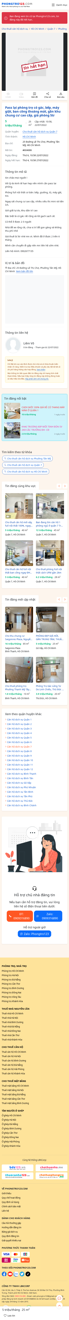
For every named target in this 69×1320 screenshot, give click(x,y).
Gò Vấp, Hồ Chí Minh (46, 648)
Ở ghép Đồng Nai (10, 1137)
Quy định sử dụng (10, 1202)
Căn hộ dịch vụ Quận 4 (19, 733)
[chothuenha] (51, 1167)
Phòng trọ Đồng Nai (11, 992)
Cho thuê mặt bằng (14, 1081)
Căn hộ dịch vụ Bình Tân (20, 778)
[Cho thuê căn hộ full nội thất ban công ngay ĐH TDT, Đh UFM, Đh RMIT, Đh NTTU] (19, 553)
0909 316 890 (20, 1296)
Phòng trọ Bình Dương (13, 988)
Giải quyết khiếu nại (11, 1240)
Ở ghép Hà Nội (9, 1119)
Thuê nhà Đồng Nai (11, 1030)
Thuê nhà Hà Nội (10, 1017)
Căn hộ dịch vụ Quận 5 (19, 737)
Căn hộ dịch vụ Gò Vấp (19, 782)
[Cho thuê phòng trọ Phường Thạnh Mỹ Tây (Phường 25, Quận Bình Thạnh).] (19, 670)
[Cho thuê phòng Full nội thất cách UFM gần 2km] (50, 553)
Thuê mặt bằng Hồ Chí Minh (15, 1085)
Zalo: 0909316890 (50, 916)
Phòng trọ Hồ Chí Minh (13, 970)
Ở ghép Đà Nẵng (10, 1124)
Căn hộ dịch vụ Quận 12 (20, 769)
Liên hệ (5, 1210)
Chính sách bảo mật (11, 1206)
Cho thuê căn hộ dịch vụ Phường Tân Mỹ (29, 458)
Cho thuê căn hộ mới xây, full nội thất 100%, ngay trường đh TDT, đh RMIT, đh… (18, 524)
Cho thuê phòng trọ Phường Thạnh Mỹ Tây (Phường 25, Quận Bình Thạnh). (17, 687)
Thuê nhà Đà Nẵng (11, 1026)
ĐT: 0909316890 (21, 916)
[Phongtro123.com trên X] (22, 1275)
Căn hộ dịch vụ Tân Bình (20, 791)
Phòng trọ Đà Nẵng (11, 979)
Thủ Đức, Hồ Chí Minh (46, 698)
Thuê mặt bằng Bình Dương (15, 1103)
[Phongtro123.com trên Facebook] (4, 1275)
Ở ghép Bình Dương (11, 1128)
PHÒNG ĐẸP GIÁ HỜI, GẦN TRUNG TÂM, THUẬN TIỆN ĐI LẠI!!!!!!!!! (49, 637)
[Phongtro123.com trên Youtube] (10, 1275)
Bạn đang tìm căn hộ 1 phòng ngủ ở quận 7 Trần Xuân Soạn (50, 524)
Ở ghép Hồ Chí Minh (11, 1115)
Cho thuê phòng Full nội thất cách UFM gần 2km (49, 571)
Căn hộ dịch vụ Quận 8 (19, 751)
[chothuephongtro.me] (51, 1175)
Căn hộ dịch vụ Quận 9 (19, 755)
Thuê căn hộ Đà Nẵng (12, 1065)
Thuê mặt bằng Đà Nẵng (14, 1094)
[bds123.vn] (18, 1167)
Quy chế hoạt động (11, 1197)
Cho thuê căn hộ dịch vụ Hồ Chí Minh (27, 471)
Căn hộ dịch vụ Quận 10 (20, 760)
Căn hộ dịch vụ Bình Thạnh (21, 773)
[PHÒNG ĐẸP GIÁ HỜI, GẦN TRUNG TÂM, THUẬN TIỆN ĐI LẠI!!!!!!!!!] (50, 619)
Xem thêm (41, 369)
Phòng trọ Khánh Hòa (12, 1001)
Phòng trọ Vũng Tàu (11, 996)
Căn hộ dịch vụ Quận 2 (19, 724)
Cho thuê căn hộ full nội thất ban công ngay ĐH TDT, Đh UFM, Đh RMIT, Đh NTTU (18, 571)
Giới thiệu (6, 1193)
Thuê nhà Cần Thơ (10, 1035)
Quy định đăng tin (10, 1236)
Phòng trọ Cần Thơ (11, 983)
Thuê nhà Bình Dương (12, 1022)
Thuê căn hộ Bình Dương (14, 1060)
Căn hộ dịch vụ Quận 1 (19, 719)
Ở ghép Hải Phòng (11, 1141)
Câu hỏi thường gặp (11, 1223)
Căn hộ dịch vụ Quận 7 (19, 746)
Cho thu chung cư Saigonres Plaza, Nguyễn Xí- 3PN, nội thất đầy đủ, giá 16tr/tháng (18, 637)
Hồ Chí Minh (29, 136)
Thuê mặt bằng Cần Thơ (13, 1098)
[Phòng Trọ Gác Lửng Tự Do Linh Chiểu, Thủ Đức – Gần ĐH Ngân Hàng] (50, 670)
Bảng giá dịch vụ (10, 1231)
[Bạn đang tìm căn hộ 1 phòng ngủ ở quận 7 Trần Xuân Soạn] (50, 506)
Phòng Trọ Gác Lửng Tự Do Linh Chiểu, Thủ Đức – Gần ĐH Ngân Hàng (49, 687)
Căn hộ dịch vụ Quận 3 (19, 728)
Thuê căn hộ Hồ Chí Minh (14, 1051)
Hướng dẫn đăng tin (11, 1227)
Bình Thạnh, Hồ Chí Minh (17, 651)
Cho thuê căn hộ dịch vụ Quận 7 (40, 131)
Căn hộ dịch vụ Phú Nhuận (21, 787)
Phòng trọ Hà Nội (10, 975)
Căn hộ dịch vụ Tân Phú (19, 796)
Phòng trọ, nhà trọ (14, 966)
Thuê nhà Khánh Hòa (12, 1039)
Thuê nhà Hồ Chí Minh (12, 1013)
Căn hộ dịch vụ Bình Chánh (21, 805)
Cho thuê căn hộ (12, 1047)
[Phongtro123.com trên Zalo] (16, 1275)
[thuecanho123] (18, 1175)
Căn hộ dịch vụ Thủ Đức (20, 800)
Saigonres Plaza (12, 648)
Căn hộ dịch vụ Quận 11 (20, 764)
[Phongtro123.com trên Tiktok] (28, 1275)
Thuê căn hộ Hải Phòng (13, 1069)
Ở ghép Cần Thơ (9, 1132)
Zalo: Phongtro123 (36, 934)
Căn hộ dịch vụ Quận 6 (19, 742)
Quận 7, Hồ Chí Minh (15, 534)
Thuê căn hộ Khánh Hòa (13, 1073)
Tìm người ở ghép (13, 1110)
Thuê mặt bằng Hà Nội (13, 1090)
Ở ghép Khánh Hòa (11, 1145)
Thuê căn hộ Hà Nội (11, 1056)
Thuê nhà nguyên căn (15, 1008)
